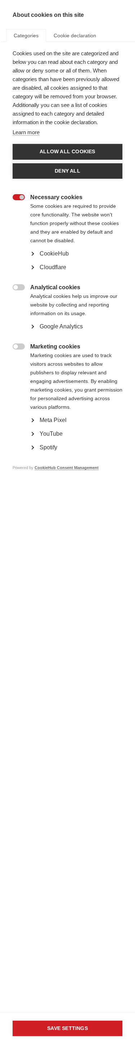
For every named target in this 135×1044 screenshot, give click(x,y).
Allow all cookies (67, 151)
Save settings (67, 1028)
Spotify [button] (48, 447)
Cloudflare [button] (53, 267)
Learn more (26, 132)
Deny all (67, 171)
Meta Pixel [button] (53, 420)
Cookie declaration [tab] (75, 35)
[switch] (15, 198)
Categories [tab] (26, 35)
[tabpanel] (67, 271)
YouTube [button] (51, 434)
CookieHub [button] (54, 254)
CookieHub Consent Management (67, 467)
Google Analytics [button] (61, 326)
